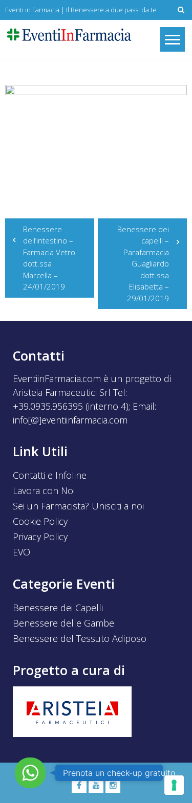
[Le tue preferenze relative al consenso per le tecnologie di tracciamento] (174, 785)
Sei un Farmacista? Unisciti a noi (78, 506)
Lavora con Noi (44, 490)
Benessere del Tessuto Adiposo (79, 638)
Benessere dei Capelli (58, 607)
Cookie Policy (40, 521)
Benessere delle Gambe (63, 623)
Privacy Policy (40, 536)
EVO (21, 552)
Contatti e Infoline (50, 475)
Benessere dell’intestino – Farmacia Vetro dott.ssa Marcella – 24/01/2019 (49, 258)
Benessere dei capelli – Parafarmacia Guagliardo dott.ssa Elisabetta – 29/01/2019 (143, 263)
